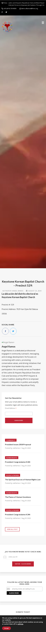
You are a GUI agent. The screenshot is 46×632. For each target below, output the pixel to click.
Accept (6, 628)
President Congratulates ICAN (17, 462)
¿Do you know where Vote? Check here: (23, 552)
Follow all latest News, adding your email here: (24, 583)
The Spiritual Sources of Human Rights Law (23, 479)
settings (20, 624)
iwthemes (16, 448)
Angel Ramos (17, 291)
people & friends (12, 475)
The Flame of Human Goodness (18, 497)
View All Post (12, 529)
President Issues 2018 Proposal (18, 444)
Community (10, 440)
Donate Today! (23, 612)
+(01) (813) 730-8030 (9, 8)
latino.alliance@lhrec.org (29, 8)
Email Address (10, 408)
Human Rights (11, 458)
